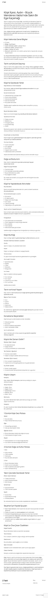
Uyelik (7, 595)
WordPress (43, 595)
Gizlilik (3, 595)
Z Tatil (4, 2)
